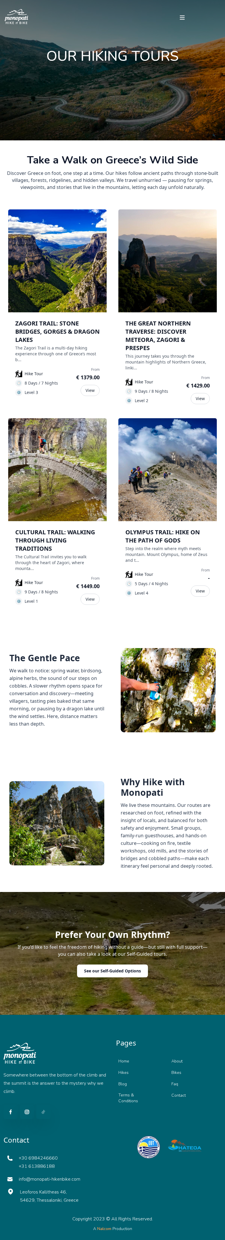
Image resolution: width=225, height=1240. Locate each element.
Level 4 (141, 593)
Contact (178, 1095)
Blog (122, 1084)
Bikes (176, 1072)
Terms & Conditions (128, 1098)
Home (123, 1061)
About (177, 1061)
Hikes (123, 1072)
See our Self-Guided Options (112, 971)
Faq (174, 1084)
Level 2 (141, 400)
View (90, 390)
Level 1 (31, 601)
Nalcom (104, 1229)
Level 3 (31, 392)
